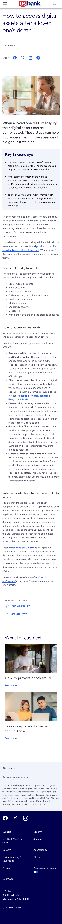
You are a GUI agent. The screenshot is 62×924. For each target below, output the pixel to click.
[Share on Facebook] (14, 58)
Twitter (34, 395)
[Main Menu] (4, 4)
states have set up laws (21, 547)
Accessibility (40, 849)
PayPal (25, 399)
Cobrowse (8, 878)
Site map (38, 839)
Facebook (23, 395)
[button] (55, 4)
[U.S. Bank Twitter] (15, 818)
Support (6, 831)
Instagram (45, 395)
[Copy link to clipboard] (38, 58)
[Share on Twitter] (22, 58)
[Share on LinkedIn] (30, 58)
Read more (11, 685)
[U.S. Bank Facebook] (5, 818)
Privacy (6, 868)
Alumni (37, 857)
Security (37, 831)
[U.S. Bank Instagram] (25, 818)
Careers (6, 849)
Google (12, 399)
